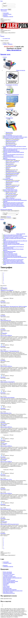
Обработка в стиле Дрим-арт (7, 290)
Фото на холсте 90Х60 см (6, 493)
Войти (9, 9)
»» (3, 283)
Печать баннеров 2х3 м (6, 509)
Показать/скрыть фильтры (6, 209)
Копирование (9, 134)
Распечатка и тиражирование (12, 94)
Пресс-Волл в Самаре (19, 204)
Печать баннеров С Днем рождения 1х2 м (10, 351)
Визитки (8, 168)
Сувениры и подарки (18, 138)
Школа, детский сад (10, 197)
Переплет (11, 179)
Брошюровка (8, 183)
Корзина (5, 44)
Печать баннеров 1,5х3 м (6, 479)
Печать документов (20, 70)
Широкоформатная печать (11, 175)
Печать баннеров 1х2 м (6, 320)
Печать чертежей (9, 109)
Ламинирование (9, 117)
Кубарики (8, 178)
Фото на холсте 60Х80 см (6, 461)
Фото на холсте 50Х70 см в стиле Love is (10, 524)
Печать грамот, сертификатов (12, 161)
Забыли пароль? (4, 9)
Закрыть (5, 57)
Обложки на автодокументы (12, 140)
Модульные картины (10, 142)
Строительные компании (11, 195)
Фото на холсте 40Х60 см (6, 335)
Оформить (10, 44)
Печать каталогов (10, 163)
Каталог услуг (5, 54)
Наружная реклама (17, 199)
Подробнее (3, 301)
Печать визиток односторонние (8, 381)
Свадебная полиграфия (11, 166)
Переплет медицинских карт (12, 186)
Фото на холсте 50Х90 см (6, 445)
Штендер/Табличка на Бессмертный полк (15, 149)
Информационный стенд (11, 171)
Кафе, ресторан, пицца (11, 193)
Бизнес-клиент (14, 190)
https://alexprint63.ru (14, 50)
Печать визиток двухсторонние (7, 397)
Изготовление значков (11, 145)
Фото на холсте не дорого (21, 137)
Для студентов (14, 189)
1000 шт (4, 391)
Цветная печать (9, 132)
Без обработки (6, 344)
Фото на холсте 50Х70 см (6, 426)
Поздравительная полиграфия (12, 173)
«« (3, 272)
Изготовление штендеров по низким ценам (12, 203)
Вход (2, 1)
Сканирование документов (12, 84)
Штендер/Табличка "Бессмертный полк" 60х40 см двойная (14, 306)
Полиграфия (12, 159)
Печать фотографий (17, 135)
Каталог (2, 219)
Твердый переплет (10, 188)
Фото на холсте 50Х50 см (6, 366)
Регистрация (4, 10)
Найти (14, 218)
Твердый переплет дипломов (12, 181)
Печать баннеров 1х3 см (6, 413)
